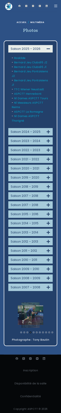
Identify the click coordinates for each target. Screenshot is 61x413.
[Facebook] (19, 5)
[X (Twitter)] (26, 5)
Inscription (30, 370)
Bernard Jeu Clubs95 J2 (30, 62)
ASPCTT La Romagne (28, 112)
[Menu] (55, 5)
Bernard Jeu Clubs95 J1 (30, 67)
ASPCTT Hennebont (28, 94)
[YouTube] (39, 5)
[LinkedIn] (46, 5)
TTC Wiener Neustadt (29, 89)
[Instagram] (33, 5)
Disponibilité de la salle (30, 383)
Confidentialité (30, 396)
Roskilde (20, 58)
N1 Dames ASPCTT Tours (31, 98)
